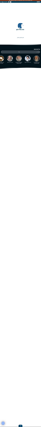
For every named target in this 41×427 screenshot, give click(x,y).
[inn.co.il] (10, 2)
